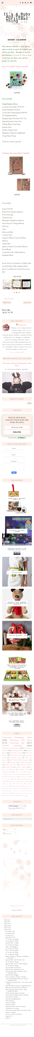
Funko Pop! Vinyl (10, 765)
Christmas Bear (19, 772)
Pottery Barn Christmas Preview (15, 969)
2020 (5, 926)
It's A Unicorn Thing (12, 939)
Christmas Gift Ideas (20, 740)
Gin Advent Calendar (12, 997)
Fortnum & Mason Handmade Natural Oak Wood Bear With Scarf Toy (17, 603)
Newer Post (7, 302)
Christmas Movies (8, 788)
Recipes (13, 762)
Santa (15, 779)
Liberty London (6, 779)
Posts (6, 829)
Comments (7, 833)
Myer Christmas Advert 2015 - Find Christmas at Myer (16, 990)
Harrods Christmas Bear (14, 774)
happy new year (22, 795)
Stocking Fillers (17, 750)
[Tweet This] (17, 293)
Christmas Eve (13, 781)
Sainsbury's (25, 760)
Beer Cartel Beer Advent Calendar (16, 977)
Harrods (4, 762)
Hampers (15, 793)
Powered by (12, 437)
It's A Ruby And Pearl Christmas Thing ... (17, 17)
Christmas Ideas (24, 769)
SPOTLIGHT (14, 760)
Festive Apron (17, 572)
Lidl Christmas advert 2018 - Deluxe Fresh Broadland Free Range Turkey (17, 714)
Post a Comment (9, 298)
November (9, 933)
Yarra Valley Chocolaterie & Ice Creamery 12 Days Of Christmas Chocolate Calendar (17, 667)
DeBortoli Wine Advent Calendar (16, 1006)
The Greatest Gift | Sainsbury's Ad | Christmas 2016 (16, 972)
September (9, 937)
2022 (5, 922)
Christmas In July (12, 776)
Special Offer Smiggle (12, 975)
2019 (5, 927)
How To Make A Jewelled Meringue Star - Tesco (17, 700)
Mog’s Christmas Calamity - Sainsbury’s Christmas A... (17, 957)
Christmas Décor (28, 786)
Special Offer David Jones (13, 967)
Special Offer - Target (12, 943)
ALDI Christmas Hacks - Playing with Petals (17, 721)
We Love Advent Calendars (14, 1014)
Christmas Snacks (19, 788)
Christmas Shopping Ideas (13, 35)
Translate (22, 808)
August (8, 1016)
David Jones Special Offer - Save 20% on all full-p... (18, 983)
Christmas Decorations (10, 748)
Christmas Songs (7, 783)
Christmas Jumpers (24, 781)
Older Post (27, 302)
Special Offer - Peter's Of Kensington (17, 964)
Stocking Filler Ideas (17, 786)
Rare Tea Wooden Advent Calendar (15, 66)
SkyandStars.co (21, 1025)
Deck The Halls (10, 1004)
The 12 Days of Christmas (10, 795)
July (7, 1018)
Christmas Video (25, 776)
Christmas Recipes (16, 755)
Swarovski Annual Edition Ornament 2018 (18, 1010)
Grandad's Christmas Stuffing (16, 790)
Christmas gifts (6, 772)
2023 (5, 920)
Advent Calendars (11, 33)
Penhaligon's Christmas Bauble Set (17, 499)
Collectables (19, 783)
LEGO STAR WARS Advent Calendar (17, 995)
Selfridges (22, 779)
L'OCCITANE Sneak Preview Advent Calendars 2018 (17, 979)
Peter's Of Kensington (12, 950)
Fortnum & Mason (20, 55)
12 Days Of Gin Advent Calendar (17, 531)
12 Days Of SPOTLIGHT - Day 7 (17, 636)
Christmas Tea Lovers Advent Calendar (16, 153)
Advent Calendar (21, 767)
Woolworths (8, 767)
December (9, 931)
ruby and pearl (22, 325)
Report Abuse (17, 910)
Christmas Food (16, 753)
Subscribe (17, 432)
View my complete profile (17, 352)
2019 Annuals (10, 1001)
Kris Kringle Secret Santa (25, 793)
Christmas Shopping (26, 762)
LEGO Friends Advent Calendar (15, 993)
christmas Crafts (16, 757)
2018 (5, 929)
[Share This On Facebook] (14, 293)
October (8, 935)
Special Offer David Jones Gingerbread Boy (18, 986)
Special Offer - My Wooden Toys (15, 960)
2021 (5, 924)
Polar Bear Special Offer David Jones (16, 987)
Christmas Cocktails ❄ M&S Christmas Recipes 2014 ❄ (17, 549)
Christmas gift (23, 33)
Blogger (21, 905)
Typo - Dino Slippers (12, 947)
